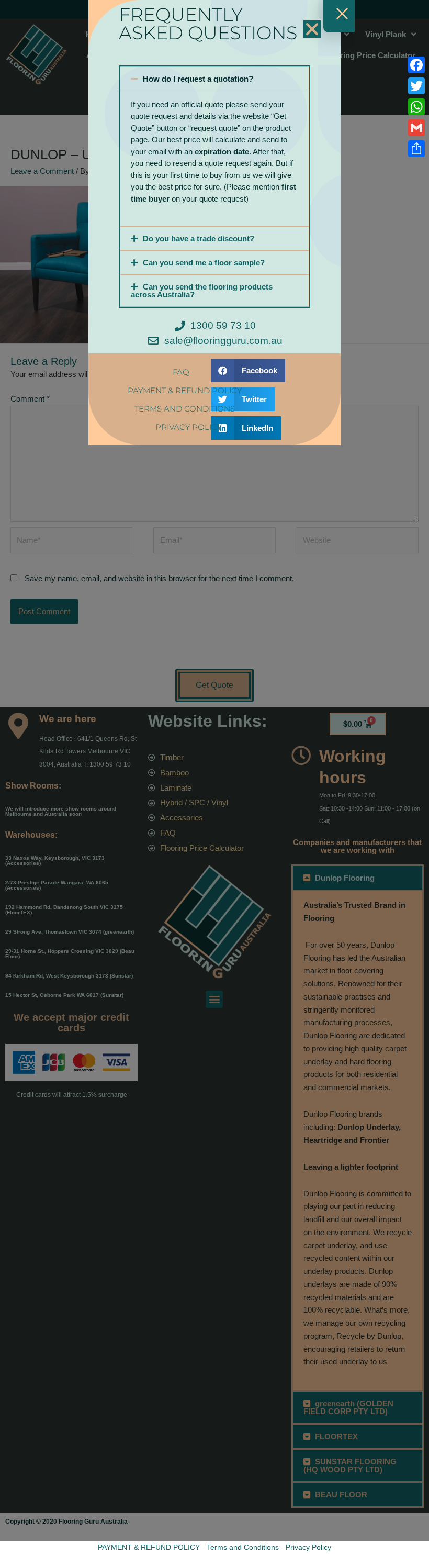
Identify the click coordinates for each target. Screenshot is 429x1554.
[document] (214, 777)
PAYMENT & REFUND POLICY (149, 1547)
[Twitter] (416, 85)
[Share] (416, 148)
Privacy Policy (308, 1547)
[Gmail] (416, 127)
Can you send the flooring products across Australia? (202, 290)
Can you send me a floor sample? (204, 262)
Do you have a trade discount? (198, 238)
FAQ (181, 372)
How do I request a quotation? (198, 78)
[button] (312, 29)
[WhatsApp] (416, 106)
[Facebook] (416, 64)
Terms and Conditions (243, 1547)
